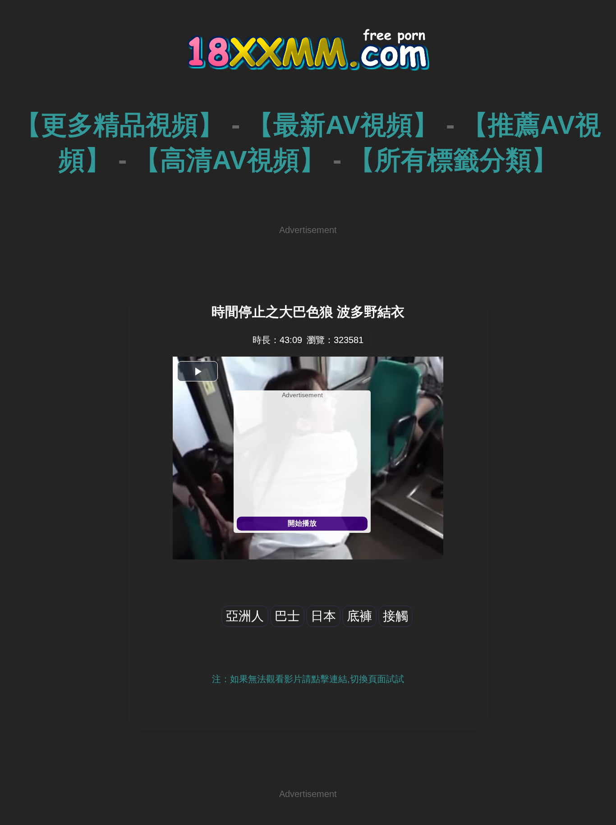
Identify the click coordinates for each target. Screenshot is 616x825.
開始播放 (302, 523)
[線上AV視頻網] (308, 58)
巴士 (287, 616)
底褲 (359, 616)
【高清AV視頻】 (230, 159)
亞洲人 (245, 616)
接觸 (395, 616)
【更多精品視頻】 (119, 124)
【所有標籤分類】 (453, 159)
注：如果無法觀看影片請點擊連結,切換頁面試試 (308, 679)
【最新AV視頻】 (343, 124)
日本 (323, 616)
